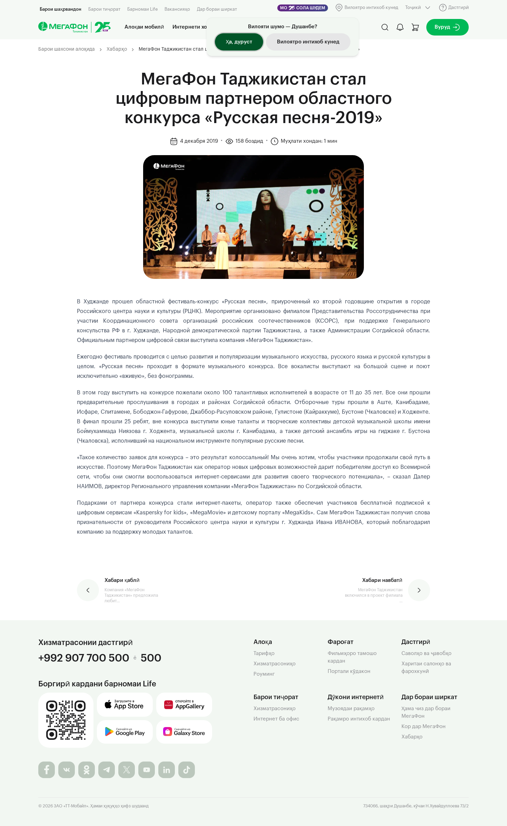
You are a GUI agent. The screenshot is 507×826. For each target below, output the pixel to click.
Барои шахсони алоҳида (66, 49)
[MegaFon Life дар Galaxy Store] (184, 732)
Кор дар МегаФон (423, 726)
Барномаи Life (142, 9)
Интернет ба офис (276, 719)
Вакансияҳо (177, 9)
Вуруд (442, 27)
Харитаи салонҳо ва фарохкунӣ (426, 667)
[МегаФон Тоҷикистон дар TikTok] (186, 770)
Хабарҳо (117, 49)
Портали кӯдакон (349, 671)
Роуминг (264, 674)
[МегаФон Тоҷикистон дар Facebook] (46, 770)
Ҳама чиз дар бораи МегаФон (425, 712)
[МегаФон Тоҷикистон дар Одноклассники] (86, 770)
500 (151, 658)
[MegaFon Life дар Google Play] (125, 732)
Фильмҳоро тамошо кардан (352, 657)
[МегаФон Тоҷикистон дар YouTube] (146, 770)
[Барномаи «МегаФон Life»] (66, 720)
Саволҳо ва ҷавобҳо (426, 653)
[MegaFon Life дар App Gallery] (184, 705)
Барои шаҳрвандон (60, 9)
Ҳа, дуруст (239, 41)
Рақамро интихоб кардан (359, 719)
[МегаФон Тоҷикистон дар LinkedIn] (166, 770)
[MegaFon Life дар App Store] (125, 705)
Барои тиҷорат (104, 9)
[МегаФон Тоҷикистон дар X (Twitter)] (126, 770)
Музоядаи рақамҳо (351, 708)
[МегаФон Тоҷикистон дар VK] (66, 770)
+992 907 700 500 (83, 658)
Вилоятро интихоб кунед (308, 41)
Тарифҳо (264, 653)
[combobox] (418, 7)
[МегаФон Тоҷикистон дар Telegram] (106, 770)
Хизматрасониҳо (275, 663)
